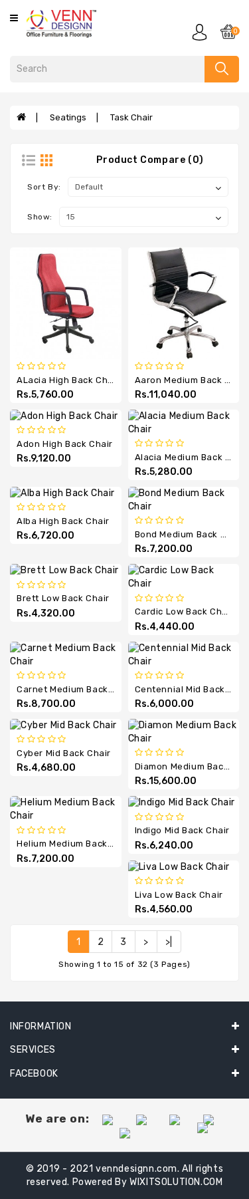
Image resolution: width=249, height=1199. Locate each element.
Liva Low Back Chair (179, 895)
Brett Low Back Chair (63, 598)
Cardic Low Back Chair (184, 611)
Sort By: (44, 187)
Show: (39, 216)
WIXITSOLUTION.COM (175, 1182)
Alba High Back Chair (63, 521)
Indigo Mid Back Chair (182, 830)
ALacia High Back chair (68, 380)
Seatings (68, 117)
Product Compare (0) (149, 160)
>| (169, 942)
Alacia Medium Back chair (192, 457)
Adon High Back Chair (65, 444)
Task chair (131, 117)
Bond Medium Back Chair (189, 534)
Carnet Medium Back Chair (75, 689)
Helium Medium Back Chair (75, 844)
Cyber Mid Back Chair (64, 753)
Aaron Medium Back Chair (192, 380)
